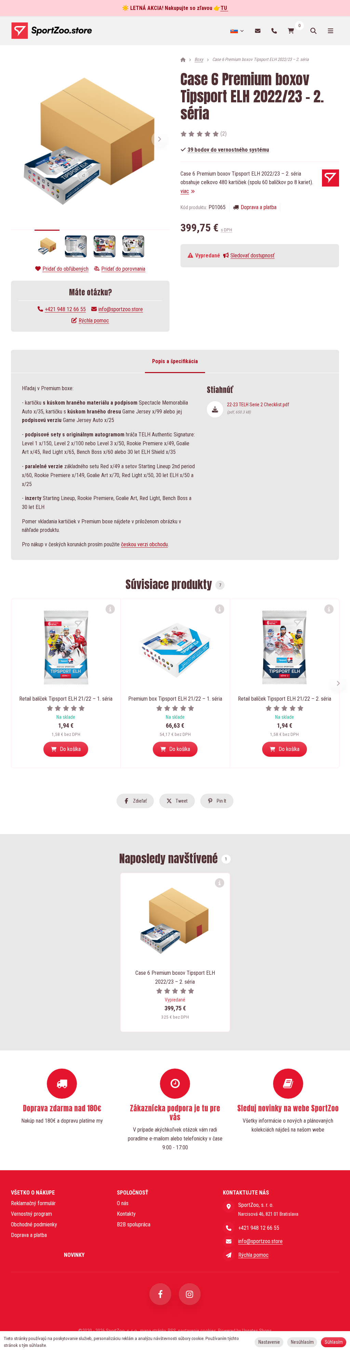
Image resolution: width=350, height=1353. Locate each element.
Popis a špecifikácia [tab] (175, 361)
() (223, 133)
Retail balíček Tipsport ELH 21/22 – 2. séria (284, 698)
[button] (159, 139)
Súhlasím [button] (334, 1342)
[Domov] (51, 31)
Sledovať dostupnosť (252, 255)
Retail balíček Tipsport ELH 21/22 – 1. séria (65, 698)
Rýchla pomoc (94, 320)
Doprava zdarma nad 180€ (62, 1108)
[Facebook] (160, 1294)
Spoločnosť (132, 1192)
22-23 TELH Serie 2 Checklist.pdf (258, 408)
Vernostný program (31, 1214)
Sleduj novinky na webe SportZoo (288, 1108)
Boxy (198, 59)
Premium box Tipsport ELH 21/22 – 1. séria (175, 698)
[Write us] (228, 1255)
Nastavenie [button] (269, 1342)
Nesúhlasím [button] (302, 1342)
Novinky (74, 1255)
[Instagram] (190, 1294)
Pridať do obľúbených (65, 269)
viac (184, 191)
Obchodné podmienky (34, 1224)
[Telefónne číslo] (274, 30)
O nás (123, 1203)
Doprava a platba (259, 207)
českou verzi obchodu (144, 544)
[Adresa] (228, 1206)
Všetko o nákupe (33, 1192)
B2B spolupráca (133, 1224)
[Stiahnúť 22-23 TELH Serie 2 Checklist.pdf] (215, 409)
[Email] (258, 30)
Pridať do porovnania (123, 269)
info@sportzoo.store (120, 309)
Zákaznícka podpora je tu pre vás (175, 1113)
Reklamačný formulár (33, 1203)
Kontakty (126, 1214)
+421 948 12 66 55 (65, 309)
